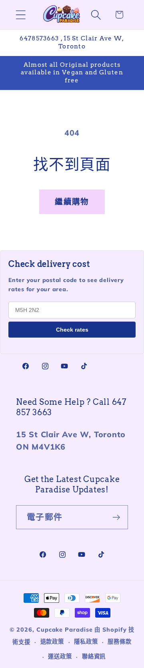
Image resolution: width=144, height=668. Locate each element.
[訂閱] (116, 517)
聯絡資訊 (94, 656)
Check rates (72, 329)
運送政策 (60, 656)
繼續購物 (72, 201)
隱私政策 (86, 641)
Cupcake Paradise (64, 629)
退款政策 (52, 641)
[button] (20, 14)
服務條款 (120, 641)
